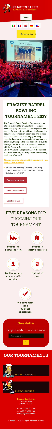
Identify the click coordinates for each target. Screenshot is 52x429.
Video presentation (15, 190)
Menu (26, 17)
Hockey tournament (24, 391)
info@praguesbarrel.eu (26, 414)
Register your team (15, 180)
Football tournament (25, 374)
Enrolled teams (13, 201)
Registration (27, 34)
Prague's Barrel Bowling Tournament (20, 8)
